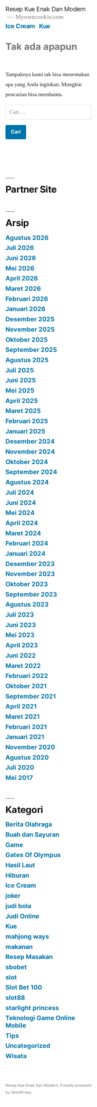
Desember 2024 (30, 441)
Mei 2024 (20, 512)
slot (11, 977)
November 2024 (30, 451)
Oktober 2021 (26, 686)
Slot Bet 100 (23, 987)
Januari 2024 (25, 553)
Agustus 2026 (26, 237)
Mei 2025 (19, 390)
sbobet (16, 967)
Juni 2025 (20, 380)
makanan (19, 946)
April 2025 (21, 400)
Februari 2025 (26, 421)
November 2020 (30, 747)
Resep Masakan (29, 956)
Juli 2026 (19, 247)
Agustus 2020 (27, 757)
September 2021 (30, 696)
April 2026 (21, 278)
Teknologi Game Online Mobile (40, 1021)
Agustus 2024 (27, 482)
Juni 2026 (20, 258)
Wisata (16, 1056)
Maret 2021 (22, 716)
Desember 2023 (29, 564)
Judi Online (22, 916)
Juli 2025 (19, 370)
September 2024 (31, 472)
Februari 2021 (26, 727)
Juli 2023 (19, 614)
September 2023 (31, 594)
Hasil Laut (20, 865)
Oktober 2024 (26, 462)
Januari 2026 (25, 309)
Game (14, 845)
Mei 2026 (19, 268)
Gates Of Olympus (33, 855)
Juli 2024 (19, 492)
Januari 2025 (25, 431)
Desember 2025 (29, 319)
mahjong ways (27, 936)
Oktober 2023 (26, 584)
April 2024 (21, 523)
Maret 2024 (23, 533)
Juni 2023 (20, 625)
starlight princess (32, 1008)
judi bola (18, 906)
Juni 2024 (20, 502)
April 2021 (21, 706)
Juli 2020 (19, 767)
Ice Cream (20, 26)
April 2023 (21, 645)
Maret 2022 (23, 665)
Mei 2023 (19, 635)
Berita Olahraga (28, 824)
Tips (12, 1035)
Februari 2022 (26, 675)
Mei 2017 (19, 777)
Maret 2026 (23, 288)
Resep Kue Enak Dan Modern (45, 9)
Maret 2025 (23, 410)
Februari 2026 (26, 299)
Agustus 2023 (26, 604)
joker (12, 895)
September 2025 (31, 349)
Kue (44, 26)
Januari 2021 (24, 737)
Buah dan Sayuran (32, 834)
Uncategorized (27, 1045)
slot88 (15, 997)
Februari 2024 (26, 543)
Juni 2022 (20, 655)
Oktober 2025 (26, 339)
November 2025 (30, 329)
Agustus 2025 (26, 360)
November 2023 (30, 574)
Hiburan (17, 875)
